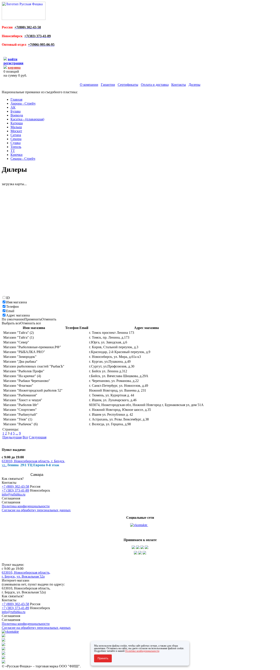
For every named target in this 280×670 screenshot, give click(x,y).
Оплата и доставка (155, 84)
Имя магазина (16, 302)
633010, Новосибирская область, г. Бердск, (33, 461)
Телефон (12, 306)
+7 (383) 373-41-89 (15, 490)
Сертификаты (128, 84)
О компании (89, 84)
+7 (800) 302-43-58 (15, 486)
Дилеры (194, 84)
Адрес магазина (18, 315)
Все (25, 437)
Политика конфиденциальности (26, 506)
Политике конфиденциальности (142, 650)
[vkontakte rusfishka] (139, 525)
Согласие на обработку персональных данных (36, 510)
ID (8, 298)
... (17, 433)
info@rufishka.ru (13, 494)
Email (10, 311)
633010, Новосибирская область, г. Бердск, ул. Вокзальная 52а (26, 574)
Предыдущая (12, 437)
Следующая (37, 437)
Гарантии (108, 84)
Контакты (178, 84)
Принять (103, 658)
